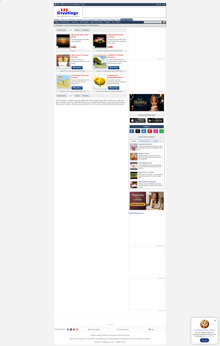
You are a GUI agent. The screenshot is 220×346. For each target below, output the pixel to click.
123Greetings (59, 25)
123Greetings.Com (136, 213)
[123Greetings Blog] (147, 201)
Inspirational (92, 19)
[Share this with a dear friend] (63, 41)
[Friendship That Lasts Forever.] (63, 81)
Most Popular (61, 30)
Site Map (93, 335)
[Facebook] (68, 329)
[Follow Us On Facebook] (131, 131)
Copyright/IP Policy (101, 338)
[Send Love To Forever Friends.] (63, 61)
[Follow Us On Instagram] (155, 131)
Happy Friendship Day (62, 22)
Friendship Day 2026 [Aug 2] (79, 25)
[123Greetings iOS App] (138, 120)
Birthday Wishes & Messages (147, 181)
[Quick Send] (57, 47)
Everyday (79, 19)
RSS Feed (126, 335)
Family (107, 19)
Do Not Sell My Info (114, 338)
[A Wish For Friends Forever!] (99, 61)
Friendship (100, 19)
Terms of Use (73, 338)
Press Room (113, 335)
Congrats (113, 19)
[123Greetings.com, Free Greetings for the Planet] (68, 12)
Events (67, 25)
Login (163, 4)
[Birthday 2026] (147, 102)
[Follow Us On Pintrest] (149, 131)
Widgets (120, 335)
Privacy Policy (82, 338)
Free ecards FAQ (138, 338)
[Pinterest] (74, 329)
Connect (66, 4)
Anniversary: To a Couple (146, 172)
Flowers (107, 22)
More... (118, 22)
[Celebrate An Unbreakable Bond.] (99, 81)
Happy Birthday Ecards (145, 144)
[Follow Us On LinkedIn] (143, 131)
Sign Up (158, 4)
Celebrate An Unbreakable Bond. (115, 76)
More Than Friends (97, 22)
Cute (118, 19)
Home (58, 4)
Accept (204, 340)
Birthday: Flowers (144, 153)
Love (85, 19)
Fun (113, 22)
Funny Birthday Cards (145, 163)
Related (156, 141)
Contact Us (147, 338)
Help (131, 338)
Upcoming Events (145, 141)
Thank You (64, 19)
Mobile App (76, 4)
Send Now (78, 67)
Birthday (57, 19)
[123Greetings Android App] (155, 120)
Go (164, 22)
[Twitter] (71, 329)
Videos (77, 30)
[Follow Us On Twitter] (137, 131)
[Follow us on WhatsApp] (161, 131)
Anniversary (72, 19)
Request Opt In (125, 338)
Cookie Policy (91, 338)
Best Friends (84, 22)
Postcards (85, 30)
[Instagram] (77, 329)
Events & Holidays (126, 19)
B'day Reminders (95, 329)
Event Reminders (124, 329)
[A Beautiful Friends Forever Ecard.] (99, 41)
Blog (82, 4)
